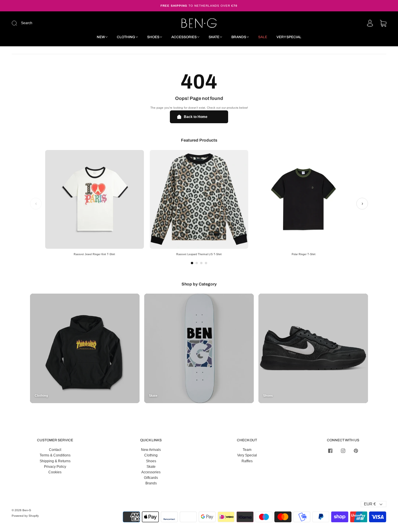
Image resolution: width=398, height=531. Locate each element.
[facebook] (330, 450)
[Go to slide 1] (192, 263)
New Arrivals (151, 450)
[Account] (370, 24)
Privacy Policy (55, 467)
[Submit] (53, 23)
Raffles (247, 461)
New (101, 37)
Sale (262, 37)
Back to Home (195, 117)
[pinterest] (355, 450)
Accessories (184, 37)
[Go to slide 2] (197, 263)
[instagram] (343, 450)
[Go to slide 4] (206, 263)
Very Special (289, 37)
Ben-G (26, 510)
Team (247, 450)
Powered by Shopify (25, 515)
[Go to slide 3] (201, 263)
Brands (238, 37)
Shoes (153, 37)
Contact (55, 450)
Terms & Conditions (55, 455)
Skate (214, 37)
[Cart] (383, 24)
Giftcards (151, 478)
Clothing (126, 37)
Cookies (54, 472)
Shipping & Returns (55, 461)
